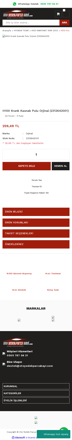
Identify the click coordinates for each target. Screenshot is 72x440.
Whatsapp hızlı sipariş (56, 434)
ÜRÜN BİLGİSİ (14, 211)
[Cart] (66, 14)
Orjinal (29, 133)
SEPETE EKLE (26, 165)
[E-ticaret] (35, 437)
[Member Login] (58, 14)
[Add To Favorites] (59, 116)
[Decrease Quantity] (7, 154)
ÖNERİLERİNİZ (14, 244)
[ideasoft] (18, 437)
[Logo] (18, 14)
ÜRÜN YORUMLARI (16, 222)
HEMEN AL (60, 165)
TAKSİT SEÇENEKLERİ (19, 233)
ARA (64, 22)
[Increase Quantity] (65, 154)
